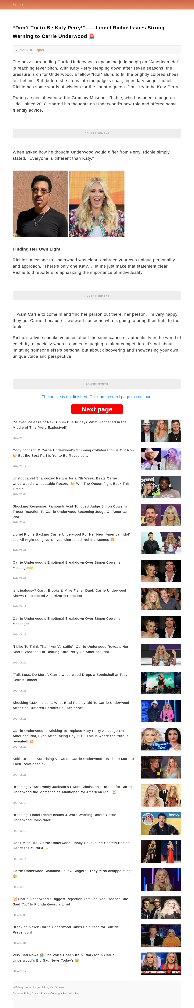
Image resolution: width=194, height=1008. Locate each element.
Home (18, 5)
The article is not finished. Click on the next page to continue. (97, 396)
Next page (97, 409)
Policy (27, 993)
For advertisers (72, 993)
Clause (36, 993)
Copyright (56, 993)
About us (18, 993)
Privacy (45, 993)
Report (39, 50)
